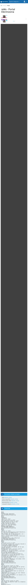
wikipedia (6, 497)
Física (8, 5)
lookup (10, 497)
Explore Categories (14, 1)
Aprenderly (5, 1)
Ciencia (4, 5)
